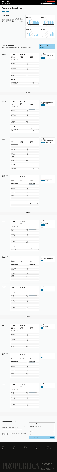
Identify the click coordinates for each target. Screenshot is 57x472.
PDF (50, 180)
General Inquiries (37, 447)
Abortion (14, 447)
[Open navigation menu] (45, 1)
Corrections (36, 449)
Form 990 (3, 47)
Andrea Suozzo (5, 429)
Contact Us (42, 47)
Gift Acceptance (49, 469)
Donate (46, 447)
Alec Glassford (10, 429)
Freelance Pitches (37, 450)
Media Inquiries (37, 451)
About (3, 447)
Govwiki (7, 434)
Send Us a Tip (37, 448)
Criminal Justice (15, 450)
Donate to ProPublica (50, 1)
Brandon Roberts (19, 429)
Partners (3, 451)
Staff (3, 450)
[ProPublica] (6, 1)
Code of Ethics (43, 468)
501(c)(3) (8, 16)
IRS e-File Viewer (11, 433)
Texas (25, 451)
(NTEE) (22, 21)
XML (50, 57)
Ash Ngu (14, 429)
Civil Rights (15, 448)
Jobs (3, 455)
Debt (14, 451)
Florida (11, 3)
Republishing (47, 468)
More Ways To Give (48, 448)
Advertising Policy (43, 469)
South (25, 449)
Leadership (4, 449)
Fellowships (4, 456)
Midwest (25, 447)
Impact (3, 448)
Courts (14, 449)
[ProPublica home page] (20, 466)
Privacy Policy (52, 468)
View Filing (43, 57)
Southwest (25, 450)
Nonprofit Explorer (6, 3)
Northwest (25, 448)
